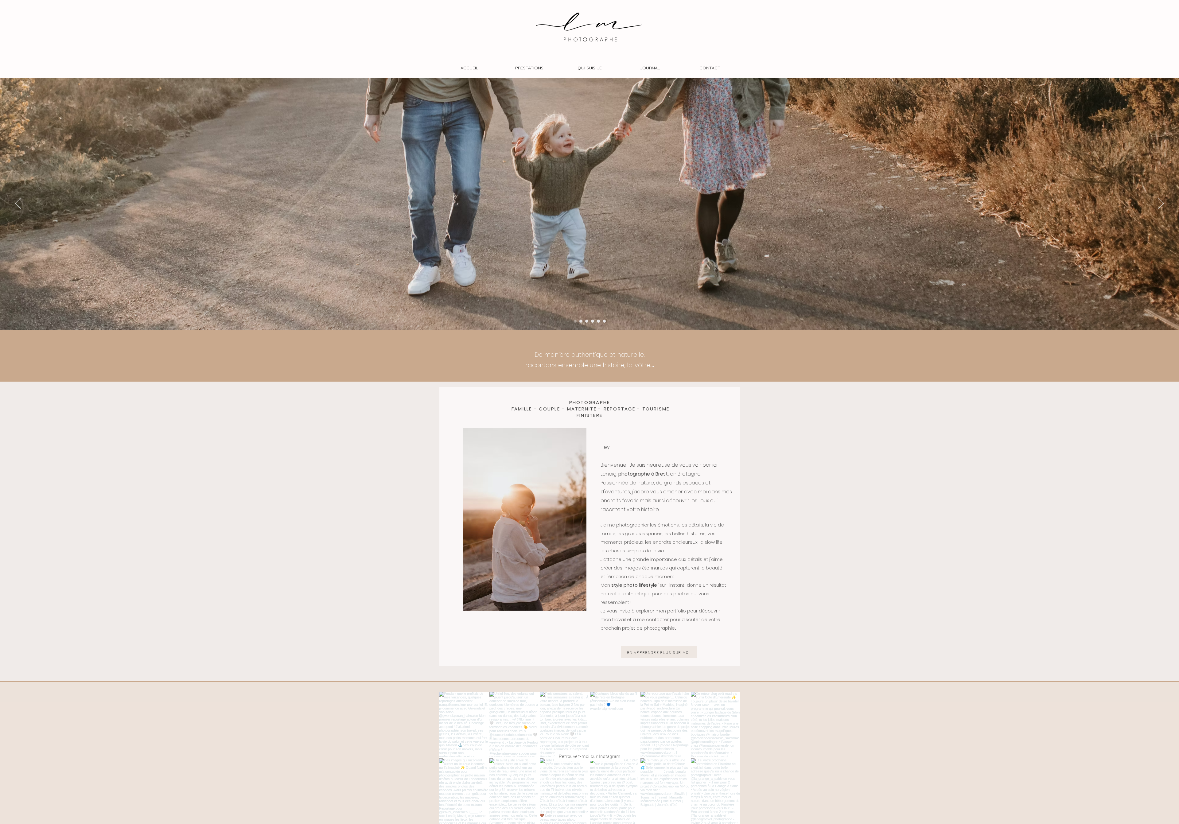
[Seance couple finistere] (592, 321)
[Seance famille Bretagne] (575, 321)
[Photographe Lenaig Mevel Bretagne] (598, 321)
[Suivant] (1161, 204)
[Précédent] (18, 204)
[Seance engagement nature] (580, 321)
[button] (529, 67)
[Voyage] (586, 321)
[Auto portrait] (604, 321)
